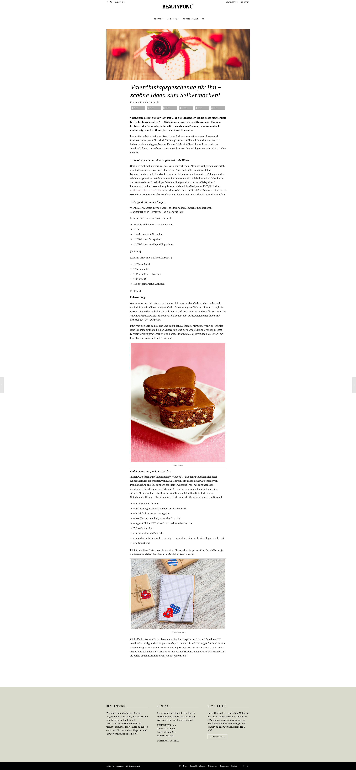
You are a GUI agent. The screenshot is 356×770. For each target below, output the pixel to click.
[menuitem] (231, 2)
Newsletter (232, 2)
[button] (138, 108)
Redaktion (155, 102)
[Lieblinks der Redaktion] (354, 385)
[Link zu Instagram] (111, 2)
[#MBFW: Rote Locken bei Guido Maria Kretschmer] (2, 385)
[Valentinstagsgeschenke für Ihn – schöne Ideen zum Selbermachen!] (178, 54)
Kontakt (245, 2)
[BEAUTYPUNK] (178, 9)
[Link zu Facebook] (107, 2)
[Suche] (202, 18)
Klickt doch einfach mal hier (145, 190)
